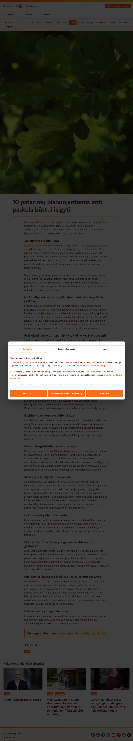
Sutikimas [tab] (27, 349)
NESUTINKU (28, 393)
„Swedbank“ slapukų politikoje (91, 365)
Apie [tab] (105, 349)
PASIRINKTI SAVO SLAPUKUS (65, 393)
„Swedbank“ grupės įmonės (23, 362)
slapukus (70, 362)
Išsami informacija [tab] (66, 349)
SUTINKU (104, 393)
